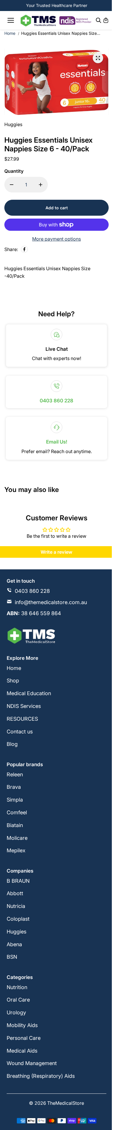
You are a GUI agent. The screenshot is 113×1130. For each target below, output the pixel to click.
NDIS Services (24, 706)
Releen (15, 774)
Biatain (15, 825)
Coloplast (18, 919)
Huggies (16, 932)
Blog (12, 744)
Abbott (15, 893)
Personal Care (24, 1038)
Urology (16, 1012)
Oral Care (18, 1000)
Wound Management (32, 1063)
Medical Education (29, 693)
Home (9, 33)
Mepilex (16, 850)
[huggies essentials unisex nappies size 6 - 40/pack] (98, 58)
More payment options (56, 239)
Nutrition (17, 987)
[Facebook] (24, 249)
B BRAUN (18, 881)
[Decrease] (11, 184)
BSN (12, 957)
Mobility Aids (22, 1025)
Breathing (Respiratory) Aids (41, 1076)
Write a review (56, 552)
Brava (14, 787)
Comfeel (17, 812)
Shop (13, 680)
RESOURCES (22, 719)
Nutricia (16, 906)
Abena (14, 944)
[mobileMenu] (10, 20)
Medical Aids (22, 1051)
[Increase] (40, 184)
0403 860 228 (56, 401)
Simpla (15, 800)
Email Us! (56, 442)
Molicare (17, 838)
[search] (98, 20)
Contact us (20, 731)
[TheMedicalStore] (38, 20)
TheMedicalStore (65, 1103)
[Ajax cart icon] (106, 20)
